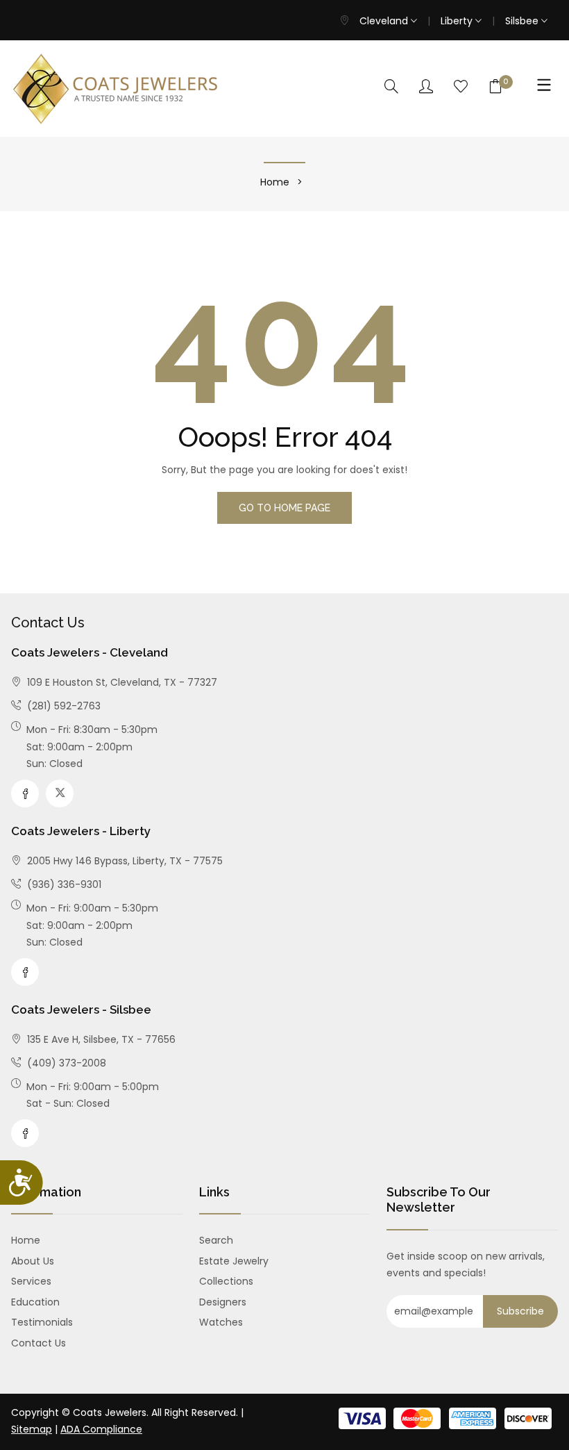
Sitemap (31, 1429)
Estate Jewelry (234, 1261)
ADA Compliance (101, 1429)
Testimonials (42, 1322)
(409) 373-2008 (65, 1063)
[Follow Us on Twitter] (60, 793)
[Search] (391, 87)
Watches (221, 1322)
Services (31, 1281)
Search (216, 1240)
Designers (222, 1302)
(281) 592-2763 (62, 706)
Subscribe (520, 1311)
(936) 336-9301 (62, 884)
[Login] (426, 87)
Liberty (458, 21)
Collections (226, 1281)
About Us (32, 1261)
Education (35, 1302)
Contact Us (38, 1343)
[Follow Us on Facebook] (25, 793)
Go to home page (284, 507)
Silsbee (523, 21)
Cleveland (385, 21)
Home (274, 182)
